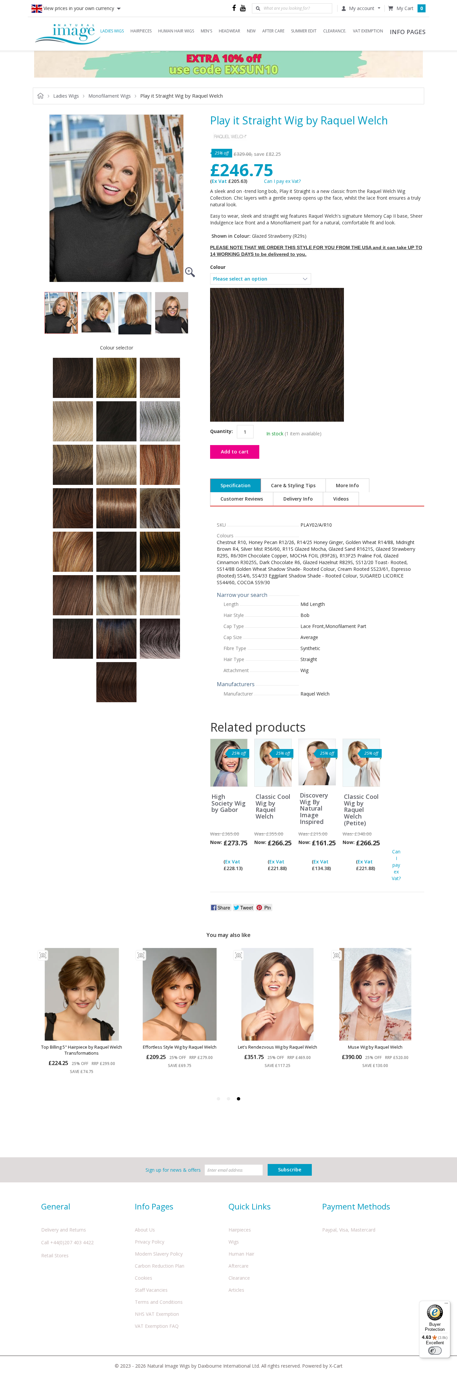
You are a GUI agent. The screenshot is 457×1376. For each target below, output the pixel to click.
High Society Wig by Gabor (228, 803)
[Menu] (446, 1305)
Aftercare (239, 1266)
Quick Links (250, 1206)
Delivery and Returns (63, 1230)
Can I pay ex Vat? (282, 181)
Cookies (143, 1278)
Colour (217, 267)
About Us (145, 1230)
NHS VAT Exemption (157, 1314)
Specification (235, 485)
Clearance (239, 1278)
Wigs (234, 1242)
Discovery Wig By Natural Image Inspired (314, 808)
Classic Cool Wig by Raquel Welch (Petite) (361, 810)
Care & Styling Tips (293, 485)
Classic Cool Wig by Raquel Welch (273, 806)
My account (361, 8)
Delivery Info (298, 499)
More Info (347, 485)
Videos (341, 499)
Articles (236, 1290)
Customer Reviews (241, 499)
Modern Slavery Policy (159, 1254)
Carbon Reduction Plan (159, 1266)
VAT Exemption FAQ (157, 1326)
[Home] (67, 33)
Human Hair (241, 1254)
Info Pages (154, 1206)
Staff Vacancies (151, 1290)
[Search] (258, 8)
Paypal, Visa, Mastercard (348, 1230)
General (55, 1206)
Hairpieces (240, 1230)
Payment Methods (356, 1206)
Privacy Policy (149, 1242)
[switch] (435, 1351)
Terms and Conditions (159, 1302)
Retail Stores (55, 1255)
